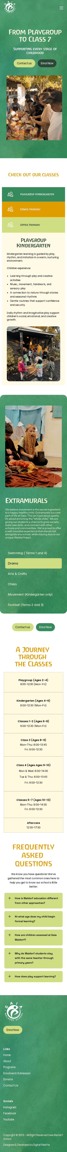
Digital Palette (41, 1144)
